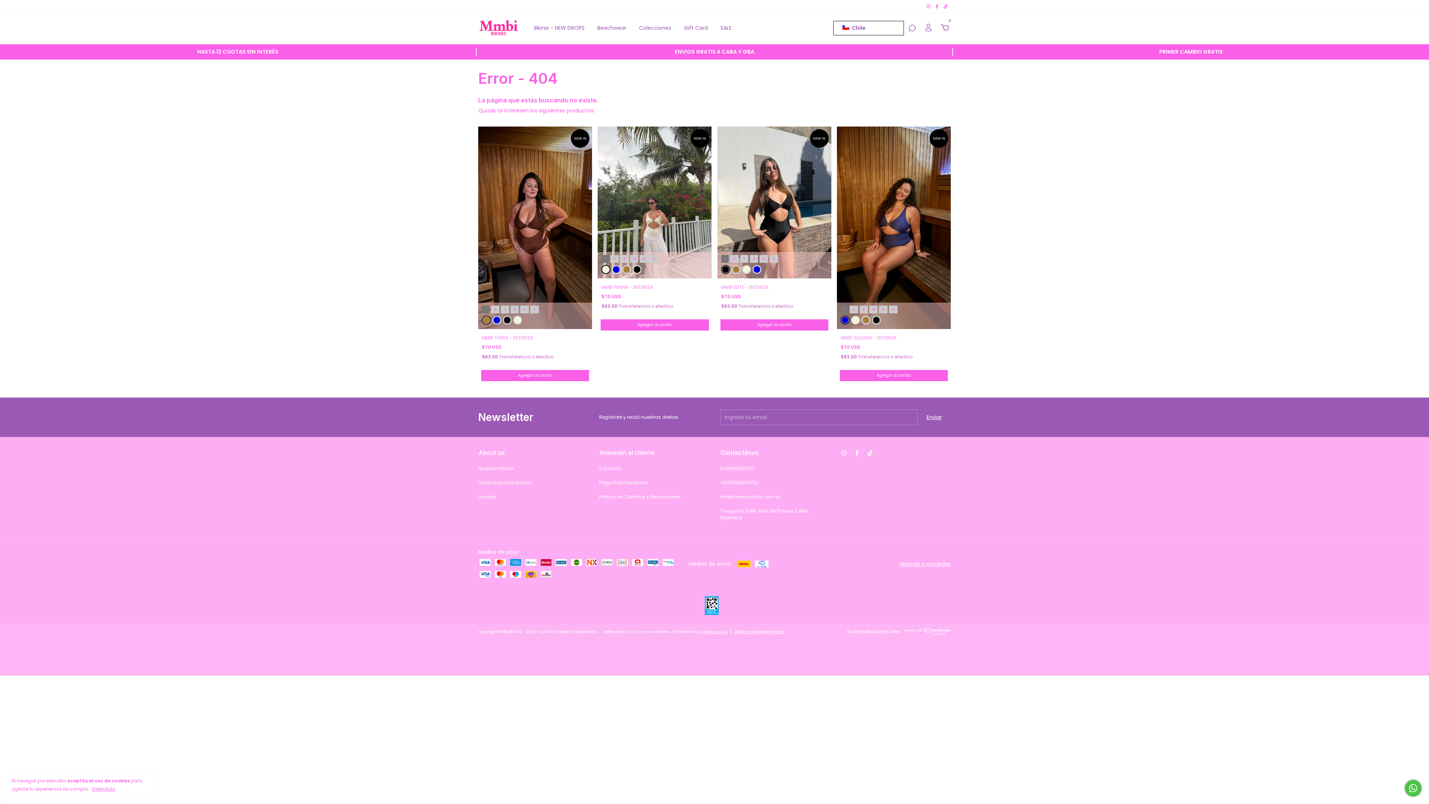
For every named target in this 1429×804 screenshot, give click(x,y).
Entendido (103, 789)
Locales (487, 497)
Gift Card (696, 28)
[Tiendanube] (927, 633)
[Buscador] (912, 28)
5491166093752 (737, 468)
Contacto (610, 468)
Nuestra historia (496, 468)
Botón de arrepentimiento (759, 632)
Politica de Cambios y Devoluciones (640, 497)
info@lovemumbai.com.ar (750, 497)
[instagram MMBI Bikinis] (929, 6)
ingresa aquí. (715, 632)
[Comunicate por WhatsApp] (1413, 788)
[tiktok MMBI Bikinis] (945, 6)
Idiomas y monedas (925, 564)
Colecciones (655, 28)
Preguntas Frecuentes (623, 482)
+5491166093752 (739, 482)
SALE (726, 28)
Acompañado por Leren (874, 631)
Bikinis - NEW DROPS (559, 28)
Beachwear (611, 28)
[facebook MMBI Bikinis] (937, 6)
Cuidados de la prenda (505, 482)
